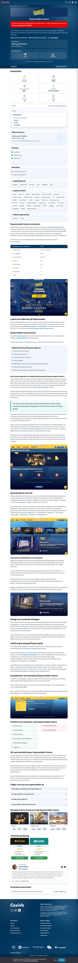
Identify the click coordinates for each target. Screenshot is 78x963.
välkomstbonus (22, 338)
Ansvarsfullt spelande (46, 925)
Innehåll (13, 66)
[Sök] (66, 2)
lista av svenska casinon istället (22, 25)
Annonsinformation (45, 923)
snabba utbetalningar (30, 655)
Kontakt (12, 925)
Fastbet (16, 122)
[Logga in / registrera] (72, 2)
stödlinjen (37, 61)
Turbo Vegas (42, 326)
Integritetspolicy (44, 933)
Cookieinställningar (15, 953)
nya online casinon (54, 227)
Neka (55, 960)
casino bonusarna (42, 387)
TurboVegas (17, 125)
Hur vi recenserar (14, 928)
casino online (49, 328)
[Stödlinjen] (38, 948)
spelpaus (42, 61)
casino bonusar (21, 336)
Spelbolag (15, 6)
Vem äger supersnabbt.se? (19, 799)
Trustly (27, 648)
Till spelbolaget (20, 858)
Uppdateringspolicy (15, 933)
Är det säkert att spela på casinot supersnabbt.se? (27, 789)
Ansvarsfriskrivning (45, 928)
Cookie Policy (43, 935)
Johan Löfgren (54, 37)
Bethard (16, 120)
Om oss (12, 923)
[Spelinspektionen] (49, 948)
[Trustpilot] (60, 948)
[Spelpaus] (24, 948)
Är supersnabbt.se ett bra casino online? (24, 804)
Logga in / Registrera (60, 891)
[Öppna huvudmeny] (76, 2)
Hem (11, 6)
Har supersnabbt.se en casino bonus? (23, 794)
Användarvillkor (44, 930)
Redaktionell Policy (15, 930)
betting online (37, 328)
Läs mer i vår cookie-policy (31, 961)
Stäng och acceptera (61, 960)
